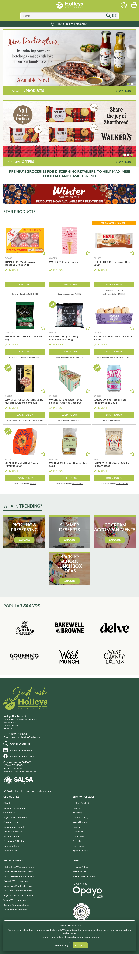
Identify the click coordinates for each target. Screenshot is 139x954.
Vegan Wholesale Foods (15, 900)
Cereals (77, 841)
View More (123, 90)
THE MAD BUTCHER (33, 357)
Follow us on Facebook (22, 756)
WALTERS (77, 420)
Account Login (11, 822)
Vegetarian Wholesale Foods (18, 895)
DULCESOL (122, 294)
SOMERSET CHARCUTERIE (33, 420)
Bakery (76, 807)
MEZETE (33, 484)
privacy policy (91, 936)
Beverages (78, 845)
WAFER (78, 294)
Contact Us (9, 812)
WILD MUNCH (77, 484)
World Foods (80, 822)
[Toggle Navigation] (5, 5)
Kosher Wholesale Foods (16, 904)
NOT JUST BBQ (77, 357)
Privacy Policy (80, 866)
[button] (128, 84)
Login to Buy (25, 284)
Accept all (80, 945)
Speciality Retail (11, 836)
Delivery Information (14, 807)
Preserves (78, 831)
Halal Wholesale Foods (15, 909)
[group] (69, 58)
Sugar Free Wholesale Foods (18, 871)
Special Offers (80, 850)
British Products (81, 803)
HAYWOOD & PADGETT (122, 357)
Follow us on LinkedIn (21, 750)
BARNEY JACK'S (122, 484)
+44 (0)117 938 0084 (18, 734)
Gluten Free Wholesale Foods (18, 866)
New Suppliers (11, 845)
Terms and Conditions (84, 876)
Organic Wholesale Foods (16, 881)
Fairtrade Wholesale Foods (17, 890)
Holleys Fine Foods (69, 5)
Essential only (61, 945)
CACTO (122, 420)
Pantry (76, 826)
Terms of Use (79, 871)
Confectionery (80, 817)
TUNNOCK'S (33, 294)
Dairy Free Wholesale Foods (18, 885)
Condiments (79, 836)
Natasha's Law (10, 850)
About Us (8, 803)
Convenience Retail (13, 826)
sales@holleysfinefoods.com (25, 737)
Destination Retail (12, 831)
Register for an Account (15, 817)
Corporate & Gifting (13, 841)
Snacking (77, 812)
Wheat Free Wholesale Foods (18, 876)
